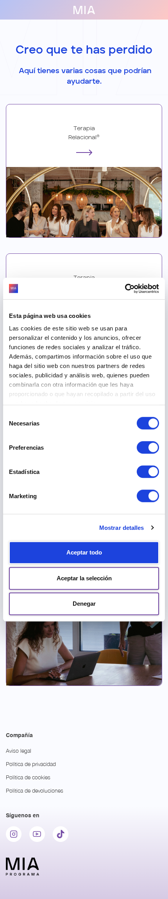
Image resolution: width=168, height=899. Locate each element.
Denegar (84, 603)
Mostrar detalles (121, 527)
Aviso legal (18, 750)
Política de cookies (28, 777)
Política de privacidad (31, 764)
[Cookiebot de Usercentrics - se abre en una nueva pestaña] (125, 289)
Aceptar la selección (84, 578)
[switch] (148, 447)
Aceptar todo (84, 552)
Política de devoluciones (34, 790)
